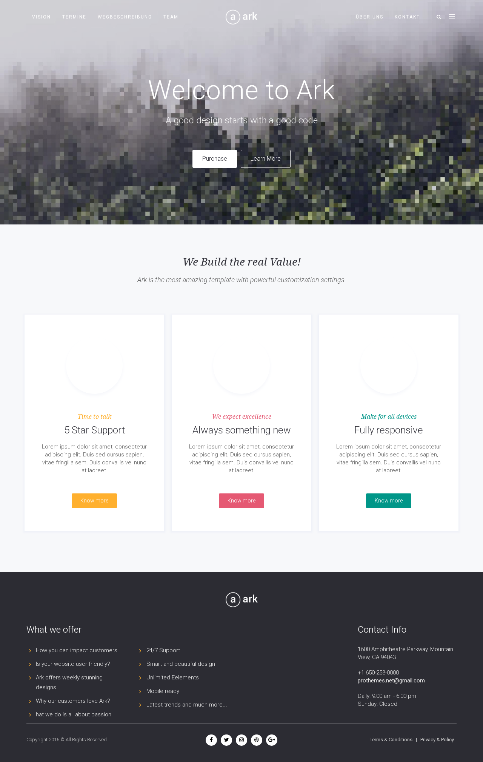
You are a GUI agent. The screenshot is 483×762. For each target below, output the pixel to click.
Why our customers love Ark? (73, 700)
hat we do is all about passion (73, 714)
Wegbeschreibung (125, 17)
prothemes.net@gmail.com (391, 680)
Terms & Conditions (391, 739)
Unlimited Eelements (172, 677)
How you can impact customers (76, 650)
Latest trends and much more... (186, 704)
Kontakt (407, 17)
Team (170, 17)
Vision (41, 17)
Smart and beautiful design (180, 664)
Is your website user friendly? (73, 664)
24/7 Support (163, 650)
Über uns (369, 17)
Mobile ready (162, 691)
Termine (74, 17)
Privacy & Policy (437, 739)
